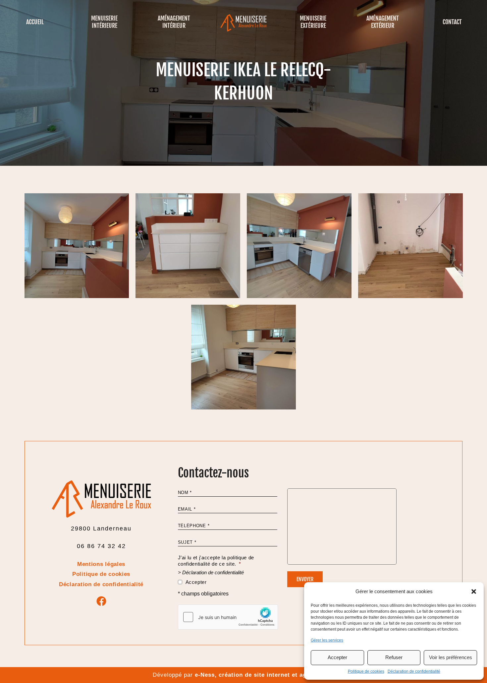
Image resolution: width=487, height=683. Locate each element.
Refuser (394, 657)
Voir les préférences (450, 657)
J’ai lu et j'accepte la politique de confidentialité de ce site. (216, 560)
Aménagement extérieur (382, 22)
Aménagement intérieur (174, 22)
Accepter (337, 657)
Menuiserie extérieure (313, 22)
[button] (473, 591)
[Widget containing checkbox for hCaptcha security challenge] (228, 617)
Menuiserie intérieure (104, 22)
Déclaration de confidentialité (414, 671)
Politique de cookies (366, 671)
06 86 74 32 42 (101, 546)
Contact (452, 22)
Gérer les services (327, 640)
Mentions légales (101, 564)
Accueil (35, 22)
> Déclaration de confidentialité (211, 572)
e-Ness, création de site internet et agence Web (265, 675)
